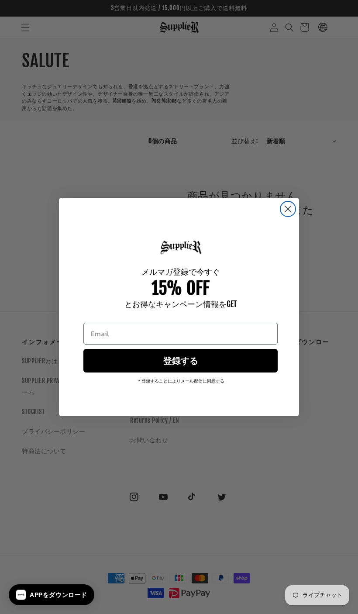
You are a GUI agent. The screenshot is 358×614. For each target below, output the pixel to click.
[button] (51, 594)
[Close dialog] (288, 209)
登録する (180, 360)
